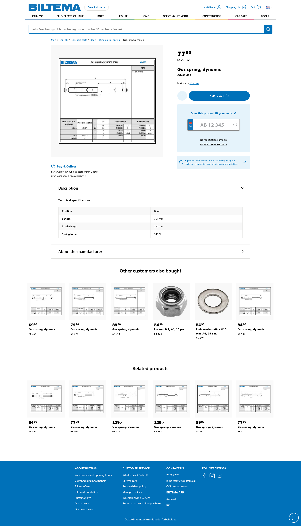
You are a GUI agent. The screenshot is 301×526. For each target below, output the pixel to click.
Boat (100, 16)
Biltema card (130, 480)
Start (53, 39)
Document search (85, 509)
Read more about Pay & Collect (67, 176)
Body (93, 39)
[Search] (268, 29)
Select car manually (213, 144)
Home (145, 16)
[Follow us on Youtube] (219, 477)
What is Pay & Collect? (135, 475)
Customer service (136, 468)
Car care (241, 16)
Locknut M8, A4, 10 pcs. (169, 329)
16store (194, 83)
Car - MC (37, 16)
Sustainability (83, 498)
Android (171, 499)
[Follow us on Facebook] (205, 476)
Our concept (82, 503)
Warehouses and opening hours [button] (93, 475)
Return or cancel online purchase (142, 503)
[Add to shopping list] (182, 96)
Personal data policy (134, 486)
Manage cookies (132, 492)
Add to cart (217, 95)
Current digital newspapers (90, 480)
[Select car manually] (244, 162)
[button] (269, 7)
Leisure (123, 16)
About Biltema (86, 468)
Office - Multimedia (175, 16)
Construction (212, 16)
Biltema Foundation (86, 492)
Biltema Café (82, 486)
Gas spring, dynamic (42, 329)
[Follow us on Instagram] (212, 476)
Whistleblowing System (136, 498)
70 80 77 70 (172, 475)
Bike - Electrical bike (70, 16)
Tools (265, 16)
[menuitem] (37, 16)
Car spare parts (79, 39)
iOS (168, 504)
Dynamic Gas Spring (109, 39)
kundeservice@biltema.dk (181, 480)
